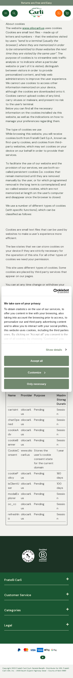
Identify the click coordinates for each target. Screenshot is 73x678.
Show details (54, 349)
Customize (34, 372)
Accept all (36, 360)
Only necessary (36, 383)
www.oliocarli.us (33, 28)
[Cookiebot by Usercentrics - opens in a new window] (53, 291)
